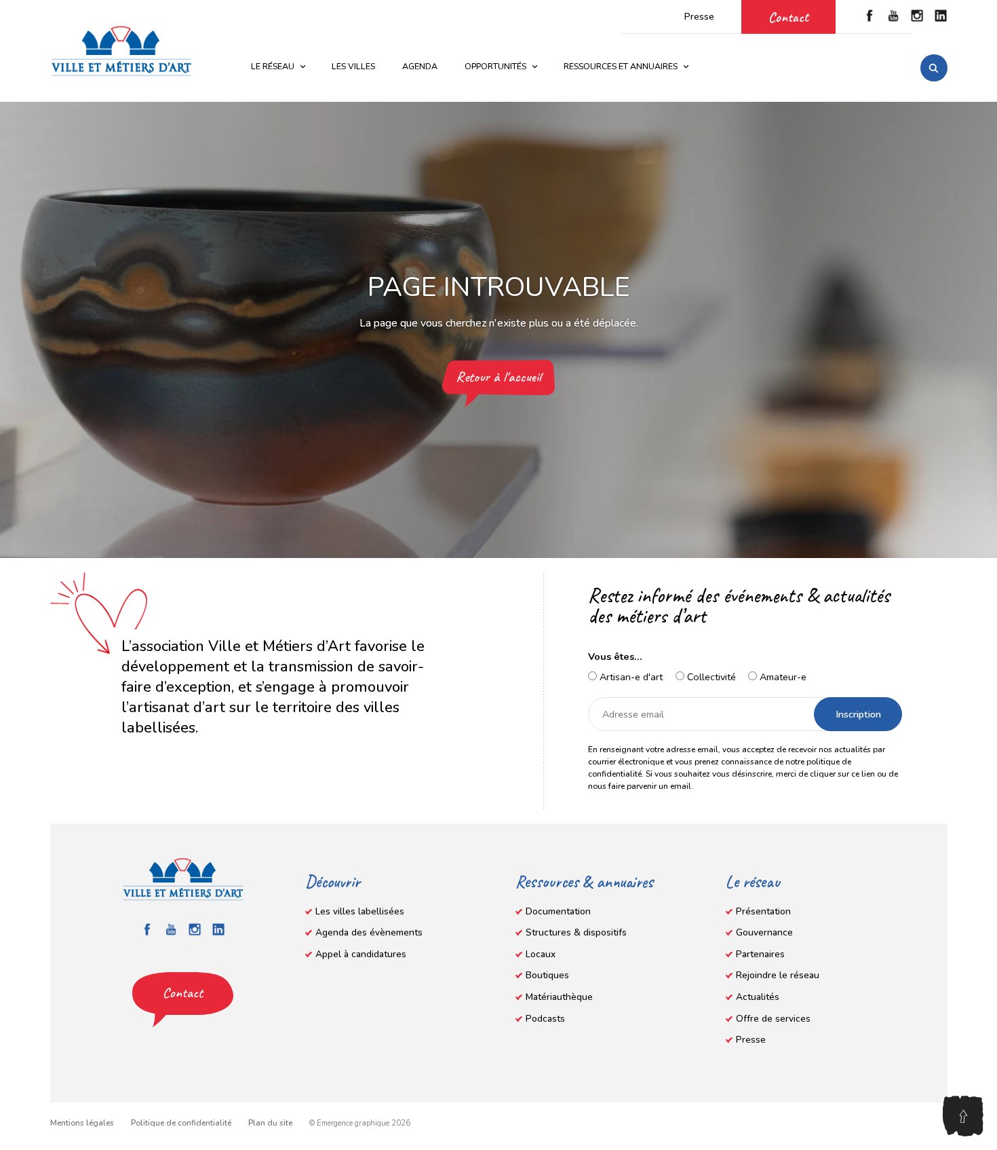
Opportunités (495, 66)
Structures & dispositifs (576, 932)
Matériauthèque (559, 996)
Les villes (353, 66)
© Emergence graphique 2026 (359, 1123)
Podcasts (545, 1018)
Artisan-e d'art (630, 677)
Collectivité (710, 677)
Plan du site (270, 1122)
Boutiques (547, 975)
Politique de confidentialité (181, 1122)
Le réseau (272, 66)
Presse (699, 16)
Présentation (763, 911)
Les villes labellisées (359, 911)
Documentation (558, 911)
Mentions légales (82, 1122)
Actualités (757, 996)
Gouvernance (764, 932)
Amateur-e (781, 677)
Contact (788, 17)
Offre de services (773, 1018)
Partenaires (760, 954)
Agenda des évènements (369, 932)
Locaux (540, 954)
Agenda (419, 66)
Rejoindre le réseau (777, 975)
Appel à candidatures (360, 954)
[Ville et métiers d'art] (121, 51)
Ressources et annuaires (621, 66)
